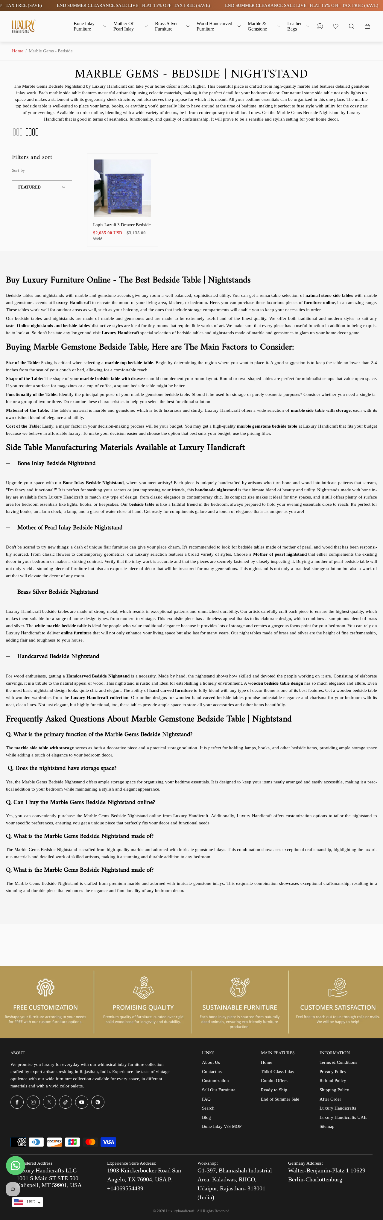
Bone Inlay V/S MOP (221, 1126)
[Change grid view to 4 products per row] (32, 132)
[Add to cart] (142, 169)
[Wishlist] (335, 26)
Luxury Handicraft (121, 332)
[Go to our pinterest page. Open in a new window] (97, 1102)
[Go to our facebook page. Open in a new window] (17, 1102)
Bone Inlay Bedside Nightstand (93, 482)
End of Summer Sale (280, 1099)
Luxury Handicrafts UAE (343, 1117)
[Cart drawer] (367, 26)
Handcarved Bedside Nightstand (98, 676)
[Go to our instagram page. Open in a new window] (33, 1102)
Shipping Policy (334, 1089)
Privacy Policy (333, 1071)
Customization (215, 1080)
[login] (319, 26)
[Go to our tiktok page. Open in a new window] (65, 1102)
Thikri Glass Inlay (277, 1071)
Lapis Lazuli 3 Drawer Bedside (122, 224)
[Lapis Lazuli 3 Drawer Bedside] (122, 188)
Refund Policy (333, 1080)
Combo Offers (274, 1080)
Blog (206, 1117)
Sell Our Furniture (218, 1089)
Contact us (212, 1071)
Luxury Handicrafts (338, 1108)
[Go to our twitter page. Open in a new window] (49, 1102)
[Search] (351, 26)
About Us (211, 1062)
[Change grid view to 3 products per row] (17, 132)
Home (17, 50)
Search (208, 1108)
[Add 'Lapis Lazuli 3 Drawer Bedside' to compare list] (142, 186)
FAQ (206, 1099)
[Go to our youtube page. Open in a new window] (81, 1102)
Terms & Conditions (338, 1062)
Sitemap (327, 1126)
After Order (330, 1099)
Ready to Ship (274, 1089)
